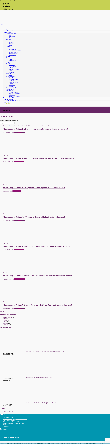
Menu (1, 24)
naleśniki (11, 42)
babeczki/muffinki (14, 69)
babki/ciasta (12, 67)
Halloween (12, 80)
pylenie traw (12, 95)
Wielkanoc (12, 86)
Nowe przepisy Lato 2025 (13, 100)
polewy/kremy (12, 36)
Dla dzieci (5, 323)
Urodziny (11, 83)
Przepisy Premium (7, 317)
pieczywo (11, 72)
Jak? (10, 35)
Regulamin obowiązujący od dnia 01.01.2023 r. (15, 419)
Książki (5, 318)
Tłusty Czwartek (13, 82)
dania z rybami (12, 55)
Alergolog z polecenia (14, 96)
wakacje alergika (13, 92)
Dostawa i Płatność (8, 417)
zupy (10, 47)
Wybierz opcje (16, 191)
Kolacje (8, 56)
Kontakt (5, 8)
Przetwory (8, 73)
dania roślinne (12, 49)
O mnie (5, 29)
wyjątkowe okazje (10, 76)
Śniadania (8, 39)
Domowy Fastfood (11, 87)
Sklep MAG (6, 6)
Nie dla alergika (10, 89)
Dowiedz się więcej (19, 132)
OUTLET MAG (7, 103)
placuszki (11, 43)
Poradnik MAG (10, 90)
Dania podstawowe (11, 33)
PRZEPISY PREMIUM (8, 99)
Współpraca (6, 4)
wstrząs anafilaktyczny (15, 93)
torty (10, 70)
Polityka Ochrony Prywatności (11, 421)
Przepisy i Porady (7, 32)
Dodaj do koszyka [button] (19, 161)
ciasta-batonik (13, 66)
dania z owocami (13, 52)
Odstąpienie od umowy (9, 420)
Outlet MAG (6, 324)
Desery (8, 57)
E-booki (5, 321)
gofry (10, 45)
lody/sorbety (12, 60)
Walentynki (12, 85)
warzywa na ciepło (16, 50)
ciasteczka (12, 65)
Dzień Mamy (12, 77)
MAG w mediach (10, 30)
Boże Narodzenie (13, 79)
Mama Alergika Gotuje (8, 411)
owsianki (11, 40)
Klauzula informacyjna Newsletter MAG (13, 423)
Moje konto (6, 3)
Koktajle (8, 62)
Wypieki (8, 63)
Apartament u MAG (8, 97)
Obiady (8, 46)
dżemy (10, 75)
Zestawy (5, 320)
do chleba (11, 38)
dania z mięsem (13, 53)
